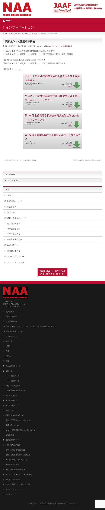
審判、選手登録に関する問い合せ (18, 420)
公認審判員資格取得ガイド (15, 391)
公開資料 (9, 356)
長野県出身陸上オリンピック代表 (18, 484)
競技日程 (11, 212)
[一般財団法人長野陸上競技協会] (17, 13)
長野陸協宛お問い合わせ (15, 415)
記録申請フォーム (12, 425)
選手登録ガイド (13, 224)
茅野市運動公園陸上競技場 (15, 469)
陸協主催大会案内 (14, 239)
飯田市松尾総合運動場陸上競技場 (18, 455)
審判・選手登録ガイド (16, 218)
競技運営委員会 (11, 317)
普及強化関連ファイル (14, 331)
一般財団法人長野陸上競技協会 (49, 503)
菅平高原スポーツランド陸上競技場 (19, 475)
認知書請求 (10, 435)
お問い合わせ (12, 245)
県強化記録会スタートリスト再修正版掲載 (19, 160)
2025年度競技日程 (12, 381)
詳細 (70, 86)
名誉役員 (9, 341)
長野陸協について (14, 201)
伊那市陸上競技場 (12, 465)
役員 (7, 351)
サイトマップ (10, 494)
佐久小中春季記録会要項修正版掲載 (88, 160)
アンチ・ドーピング (15, 262)
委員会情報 (12, 207)
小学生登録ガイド (14, 234)
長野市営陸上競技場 (13, 445)
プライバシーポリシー (14, 489)
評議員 (8, 346)
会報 (7, 361)
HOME (10, 195)
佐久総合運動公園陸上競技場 (16, 460)
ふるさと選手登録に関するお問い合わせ (20, 430)
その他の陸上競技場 (13, 479)
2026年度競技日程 (12, 376)
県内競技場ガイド (14, 251)
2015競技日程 (67, 46)
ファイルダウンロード (16, 256)
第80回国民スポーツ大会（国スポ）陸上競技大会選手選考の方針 (30, 326)
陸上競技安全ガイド (13, 366)
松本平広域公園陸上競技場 (15, 450)
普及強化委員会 (11, 322)
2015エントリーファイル (53, 46)
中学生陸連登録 (13, 229)
